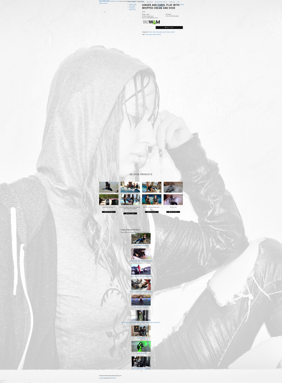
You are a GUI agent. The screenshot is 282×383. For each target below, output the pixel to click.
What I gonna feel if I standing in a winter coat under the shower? (141, 322)
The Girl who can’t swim (141, 307)
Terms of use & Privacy (161, 2)
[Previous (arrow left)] (0, 382)
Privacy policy (160, 6)
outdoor (154, 34)
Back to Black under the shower (141, 369)
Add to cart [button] (109, 211)
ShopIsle (101, 378)
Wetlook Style (132, 4)
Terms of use (160, 4)
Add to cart (170, 27)
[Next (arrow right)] (2, 382)
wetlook (173, 32)
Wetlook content (103, 3)
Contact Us (172, 2)
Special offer (132, 9)
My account (150, 2)
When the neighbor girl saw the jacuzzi (141, 292)
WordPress (113, 378)
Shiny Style (132, 6)
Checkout (181, 4)
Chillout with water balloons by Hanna (141, 261)
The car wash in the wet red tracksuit (141, 276)
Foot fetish (132, 8)
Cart (178, 2)
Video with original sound (159, 32)
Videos (168, 32)
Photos (150, 32)
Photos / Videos (131, 2)
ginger (150, 34)
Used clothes (141, 2)
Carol (146, 34)
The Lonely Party (141, 353)
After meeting (141, 338)
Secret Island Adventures (141, 245)
